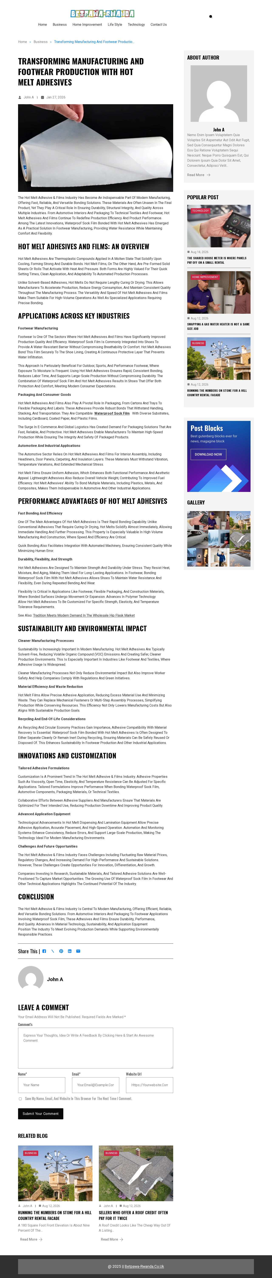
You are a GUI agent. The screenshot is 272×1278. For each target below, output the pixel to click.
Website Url (134, 1074)
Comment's (25, 1024)
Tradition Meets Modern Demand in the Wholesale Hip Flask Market (84, 615)
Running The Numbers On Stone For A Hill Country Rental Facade (55, 1215)
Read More (28, 1239)
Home (22, 42)
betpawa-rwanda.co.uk (144, 1266)
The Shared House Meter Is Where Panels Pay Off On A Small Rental (216, 260)
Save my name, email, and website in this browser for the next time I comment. (78, 1098)
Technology (200, 210)
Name (22, 1074)
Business (41, 42)
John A (29, 97)
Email (76, 1074)
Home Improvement (205, 277)
